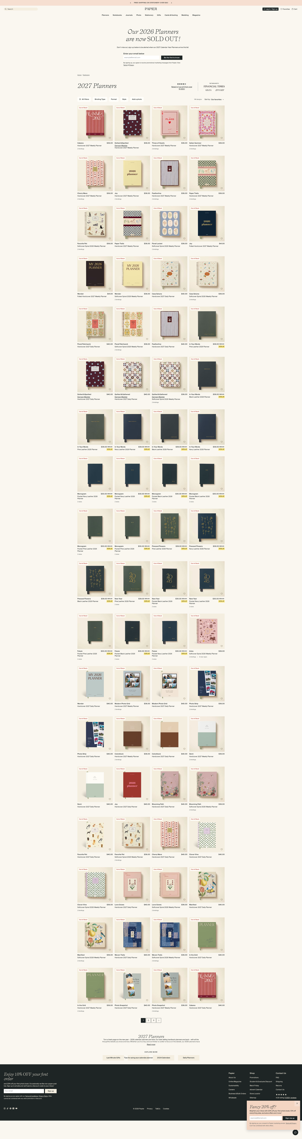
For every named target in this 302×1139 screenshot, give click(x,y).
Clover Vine (194, 854)
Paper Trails (194, 193)
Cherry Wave (82, 193)
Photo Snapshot (121, 1005)
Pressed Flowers (158, 546)
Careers (232, 1090)
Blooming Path (158, 804)
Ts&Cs (157, 1109)
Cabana (80, 143)
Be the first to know (172, 57)
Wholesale (232, 1098)
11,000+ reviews (290, 1097)
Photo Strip (193, 703)
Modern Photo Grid (122, 703)
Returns (279, 1086)
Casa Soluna (157, 294)
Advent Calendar (256, 1090)
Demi (191, 754)
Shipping (279, 1082)
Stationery (86, 75)
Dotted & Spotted (121, 143)
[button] (297, 1103)
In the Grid (193, 955)
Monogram (81, 494)
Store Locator (255, 1094)
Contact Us (280, 1090)
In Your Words (194, 344)
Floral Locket (157, 243)
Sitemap (253, 1098)
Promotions (254, 1078)
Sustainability (234, 1086)
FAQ (277, 1078)
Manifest (192, 904)
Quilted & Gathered (122, 394)
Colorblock (119, 754)
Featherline (156, 193)
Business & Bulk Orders (237, 1094)
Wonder (80, 294)
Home (79, 75)
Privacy (131, 65)
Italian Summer (195, 143)
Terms (125, 65)
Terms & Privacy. (291, 1123)
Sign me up (289, 1118)
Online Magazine (235, 1082)
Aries (191, 651)
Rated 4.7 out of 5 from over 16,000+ (181, 88)
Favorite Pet (82, 243)
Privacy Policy (43, 1096)
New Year (118, 598)
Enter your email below (133, 53)
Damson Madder (121, 145)
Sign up (51, 1091)
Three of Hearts (158, 143)
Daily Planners (188, 1057)
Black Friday (254, 1086)
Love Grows (119, 904)
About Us (232, 1078)
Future (79, 651)
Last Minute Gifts (113, 1057)
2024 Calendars (163, 1057)
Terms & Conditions (31, 1096)
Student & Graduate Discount (261, 1082)
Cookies (166, 1109)
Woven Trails (120, 955)
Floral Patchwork (84, 344)
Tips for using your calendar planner (138, 1057)
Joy (116, 193)
